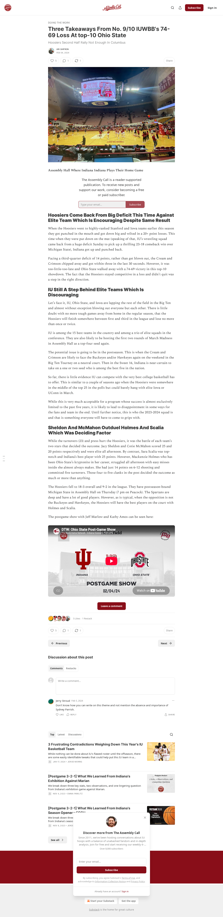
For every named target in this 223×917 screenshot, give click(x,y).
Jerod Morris (75, 762)
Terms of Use (128, 877)
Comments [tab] (56, 668)
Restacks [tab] (71, 668)
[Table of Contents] (3, 458)
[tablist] (63, 668)
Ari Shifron (62, 49)
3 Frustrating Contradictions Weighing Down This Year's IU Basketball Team (95, 746)
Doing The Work (59, 22)
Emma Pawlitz (75, 793)
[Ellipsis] (173, 700)
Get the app (129, 901)
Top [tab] (52, 734)
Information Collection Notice (110, 881)
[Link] (43, 218)
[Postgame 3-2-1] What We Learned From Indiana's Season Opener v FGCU (89, 810)
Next (164, 643)
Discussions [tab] (74, 734)
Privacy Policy (138, 881)
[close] (145, 817)
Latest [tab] (61, 734)
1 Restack (87, 618)
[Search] (172, 7)
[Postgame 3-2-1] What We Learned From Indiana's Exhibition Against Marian (89, 778)
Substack (94, 909)
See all (55, 840)
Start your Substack (102, 901)
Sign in (212, 7)
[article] (111, 755)
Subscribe (194, 7)
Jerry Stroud (63, 700)
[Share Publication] (180, 7)
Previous (61, 643)
